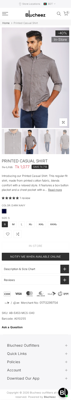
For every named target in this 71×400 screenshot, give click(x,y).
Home (6, 23)
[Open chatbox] (63, 392)
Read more (55, 189)
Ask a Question (12, 327)
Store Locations (31, 3)
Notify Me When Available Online (35, 256)
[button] (11, 198)
